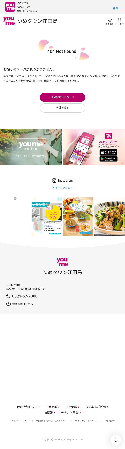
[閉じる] (2, 7)
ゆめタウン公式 (61, 187)
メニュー (119, 21)
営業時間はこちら (22, 304)
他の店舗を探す (27, 407)
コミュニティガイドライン (85, 421)
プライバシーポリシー (19, 421)
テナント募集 (69, 412)
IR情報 (48, 412)
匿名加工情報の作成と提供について (51, 421)
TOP (116, 440)
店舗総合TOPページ (62, 97)
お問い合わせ (110, 421)
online (109, 21)
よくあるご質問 (95, 407)
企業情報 (51, 407)
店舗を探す (62, 107)
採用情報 (71, 407)
